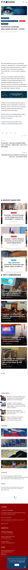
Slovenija (22, 21)
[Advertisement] (14, 48)
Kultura (5, 326)
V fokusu (14, 212)
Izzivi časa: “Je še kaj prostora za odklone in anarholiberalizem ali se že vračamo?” (13, 316)
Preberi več (22, 561)
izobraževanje (5, 18)
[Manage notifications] (25, 567)
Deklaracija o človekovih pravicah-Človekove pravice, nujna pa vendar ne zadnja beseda (13, 339)
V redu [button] (16, 565)
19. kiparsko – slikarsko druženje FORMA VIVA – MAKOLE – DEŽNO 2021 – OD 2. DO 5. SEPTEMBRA (14, 145)
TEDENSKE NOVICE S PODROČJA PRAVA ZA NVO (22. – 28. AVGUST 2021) (14, 156)
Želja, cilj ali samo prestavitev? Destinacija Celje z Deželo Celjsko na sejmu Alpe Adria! (14, 265)
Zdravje (5, 280)
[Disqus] (14, 179)
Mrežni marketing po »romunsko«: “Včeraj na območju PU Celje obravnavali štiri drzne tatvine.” (15, 418)
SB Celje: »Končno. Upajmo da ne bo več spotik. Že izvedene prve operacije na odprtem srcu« (14, 293)
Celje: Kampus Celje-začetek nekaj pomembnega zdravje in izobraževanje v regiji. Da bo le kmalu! (13, 361)
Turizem (14, 260)
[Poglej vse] (14, 432)
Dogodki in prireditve (8, 303)
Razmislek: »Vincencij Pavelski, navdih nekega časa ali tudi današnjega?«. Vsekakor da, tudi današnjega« (14, 217)
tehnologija (5, 23)
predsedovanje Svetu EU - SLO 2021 (10, 21)
